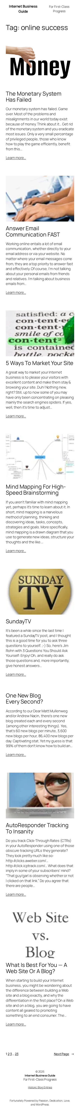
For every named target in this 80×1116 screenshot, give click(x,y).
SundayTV (18, 621)
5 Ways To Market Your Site (39, 363)
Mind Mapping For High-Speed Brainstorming (36, 490)
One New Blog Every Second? (24, 698)
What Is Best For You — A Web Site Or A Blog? (36, 968)
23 (16, 1054)
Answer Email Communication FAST (33, 231)
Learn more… (16, 157)
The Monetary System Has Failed (33, 97)
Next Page (64, 1054)
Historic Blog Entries (40, 1087)
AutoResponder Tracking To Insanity (37, 828)
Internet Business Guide (23, 9)
